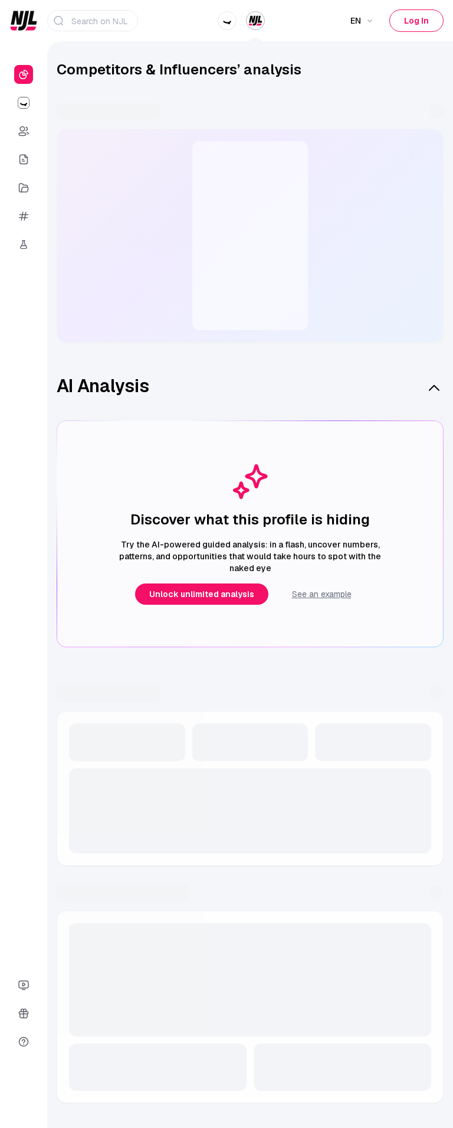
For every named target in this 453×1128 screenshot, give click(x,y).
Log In (416, 20)
